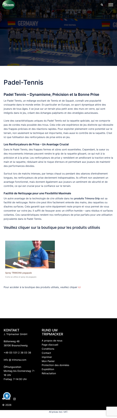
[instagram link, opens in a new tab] (14, 398)
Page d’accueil (50, 344)
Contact (46, 352)
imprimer (47, 357)
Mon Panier (48, 361)
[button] (102, 5)
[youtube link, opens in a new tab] (3, 398)
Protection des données (55, 365)
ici (79, 287)
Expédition (48, 369)
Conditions (48, 348)
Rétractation (49, 373)
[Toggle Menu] (110, 4)
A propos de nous (52, 340)
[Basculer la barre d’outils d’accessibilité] (7, 396)
